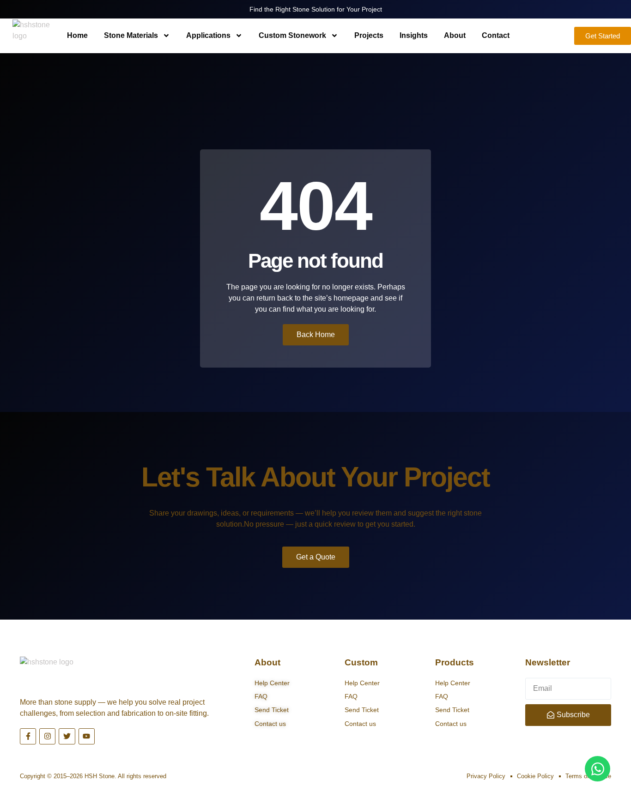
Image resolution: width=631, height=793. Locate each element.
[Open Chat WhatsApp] (597, 768)
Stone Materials (131, 35)
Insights (414, 35)
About (455, 35)
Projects (368, 35)
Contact (496, 35)
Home (77, 35)
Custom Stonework (292, 35)
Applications (208, 35)
